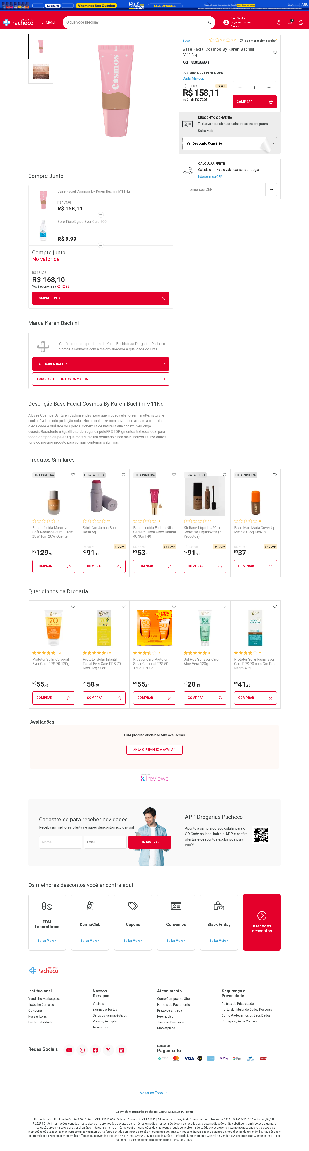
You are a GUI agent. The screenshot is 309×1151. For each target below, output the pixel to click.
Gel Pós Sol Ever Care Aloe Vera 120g (201, 661)
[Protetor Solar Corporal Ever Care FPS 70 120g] (54, 628)
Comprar (244, 102)
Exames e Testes (105, 1009)
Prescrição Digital (105, 1021)
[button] (40, 46)
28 (192, 684)
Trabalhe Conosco (41, 1004)
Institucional (40, 991)
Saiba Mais (206, 131)
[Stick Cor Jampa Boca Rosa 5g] (104, 496)
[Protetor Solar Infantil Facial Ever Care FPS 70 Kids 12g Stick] (104, 628)
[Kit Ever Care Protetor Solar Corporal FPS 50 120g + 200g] (154, 628)
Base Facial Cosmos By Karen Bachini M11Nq (93, 191)
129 (42, 552)
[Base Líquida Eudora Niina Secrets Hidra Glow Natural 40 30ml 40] (154, 496)
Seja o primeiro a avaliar (154, 749)
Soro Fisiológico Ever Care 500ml (83, 221)
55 (40, 684)
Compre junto (49, 298)
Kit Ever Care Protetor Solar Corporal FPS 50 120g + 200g (150, 663)
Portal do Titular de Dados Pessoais (247, 1009)
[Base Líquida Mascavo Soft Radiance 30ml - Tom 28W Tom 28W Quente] (54, 496)
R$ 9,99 (66, 239)
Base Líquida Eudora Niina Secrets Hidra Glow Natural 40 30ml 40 (154, 532)
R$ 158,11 (70, 208)
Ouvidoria (35, 1010)
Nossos (101, 993)
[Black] (154, 6)
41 (242, 684)
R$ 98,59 (89, 547)
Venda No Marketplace (44, 999)
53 (141, 552)
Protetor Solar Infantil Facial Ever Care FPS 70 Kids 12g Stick (102, 663)
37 (242, 552)
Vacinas (98, 1004)
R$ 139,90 (191, 547)
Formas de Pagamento (173, 1004)
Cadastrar (149, 842)
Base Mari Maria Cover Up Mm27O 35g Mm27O (254, 530)
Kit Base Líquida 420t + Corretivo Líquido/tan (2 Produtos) (202, 532)
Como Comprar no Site (173, 999)
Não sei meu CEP (210, 177)
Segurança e (233, 993)
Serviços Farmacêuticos (110, 1015)
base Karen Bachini (52, 364)
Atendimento (169, 991)
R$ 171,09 (64, 202)
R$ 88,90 (139, 547)
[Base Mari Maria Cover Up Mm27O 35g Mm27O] (255, 496)
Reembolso (165, 1016)
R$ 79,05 (201, 100)
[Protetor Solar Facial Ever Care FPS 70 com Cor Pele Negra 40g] (255, 628)
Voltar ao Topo (152, 1093)
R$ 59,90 (240, 547)
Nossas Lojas (37, 1016)
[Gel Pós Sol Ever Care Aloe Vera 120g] (205, 628)
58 (91, 684)
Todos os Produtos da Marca (62, 379)
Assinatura (100, 1027)
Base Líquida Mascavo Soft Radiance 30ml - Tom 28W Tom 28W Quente (52, 532)
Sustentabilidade (40, 1022)
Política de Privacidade (238, 1004)
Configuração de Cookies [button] (239, 1021)
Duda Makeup (193, 78)
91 (91, 552)
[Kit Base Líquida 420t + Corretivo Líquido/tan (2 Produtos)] (205, 496)
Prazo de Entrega (169, 1010)
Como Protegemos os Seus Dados (246, 1015)
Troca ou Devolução (171, 1022)
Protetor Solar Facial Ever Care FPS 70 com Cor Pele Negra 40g (255, 663)
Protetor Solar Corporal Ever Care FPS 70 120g (50, 661)
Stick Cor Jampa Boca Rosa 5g (100, 530)
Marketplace (166, 1028)
